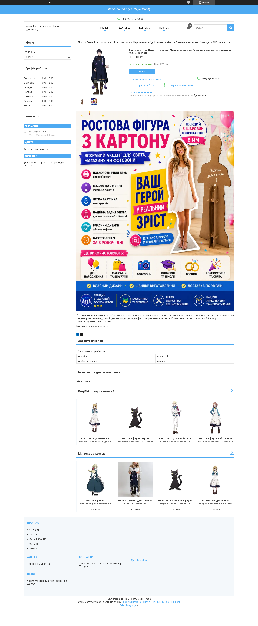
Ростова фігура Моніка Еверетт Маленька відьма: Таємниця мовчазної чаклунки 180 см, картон (95, 440)
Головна (30, 52)
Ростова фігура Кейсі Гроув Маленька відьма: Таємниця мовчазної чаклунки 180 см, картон (215, 440)
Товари (104, 27)
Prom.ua (146, 598)
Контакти (144, 27)
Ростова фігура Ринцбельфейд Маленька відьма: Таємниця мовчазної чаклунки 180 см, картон (95, 502)
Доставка (124, 27)
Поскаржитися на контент (136, 601)
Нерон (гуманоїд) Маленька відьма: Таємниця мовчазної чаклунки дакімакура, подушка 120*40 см (135, 502)
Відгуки (33, 548)
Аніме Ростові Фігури (99, 42)
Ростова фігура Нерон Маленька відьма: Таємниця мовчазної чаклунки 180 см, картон (135, 440)
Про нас (164, 27)
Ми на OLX (34, 543)
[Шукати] (230, 27)
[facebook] (77, 334)
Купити (142, 71)
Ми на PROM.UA (37, 539)
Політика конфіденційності (166, 601)
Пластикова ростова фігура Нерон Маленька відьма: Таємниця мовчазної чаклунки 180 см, (175, 502)
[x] (81, 334)
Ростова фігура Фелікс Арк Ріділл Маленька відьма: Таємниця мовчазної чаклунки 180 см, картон (175, 440)
